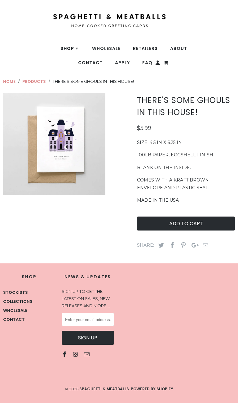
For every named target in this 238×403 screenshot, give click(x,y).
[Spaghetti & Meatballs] (91, 17)
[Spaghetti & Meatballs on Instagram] (76, 354)
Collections (18, 301)
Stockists (15, 292)
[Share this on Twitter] (160, 245)
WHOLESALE (106, 48)
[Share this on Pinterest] (182, 245)
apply (122, 63)
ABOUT (178, 48)
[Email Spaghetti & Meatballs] (87, 354)
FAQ (147, 63)
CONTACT (90, 63)
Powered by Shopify (152, 389)
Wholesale (15, 310)
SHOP (69, 48)
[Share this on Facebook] (171, 245)
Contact (14, 319)
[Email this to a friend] (204, 245)
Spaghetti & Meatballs (104, 389)
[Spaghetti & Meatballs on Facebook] (65, 354)
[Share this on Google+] (193, 245)
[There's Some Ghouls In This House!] (54, 144)
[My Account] (158, 64)
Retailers (145, 48)
